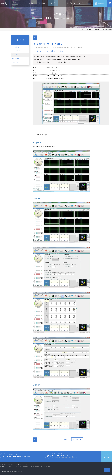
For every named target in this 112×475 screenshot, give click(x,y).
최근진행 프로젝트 (16, 47)
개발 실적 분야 (15, 59)
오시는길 (106, 457)
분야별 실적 (15, 63)
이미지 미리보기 (16, 51)
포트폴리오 (96, 29)
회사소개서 (100, 3)
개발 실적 (88, 29)
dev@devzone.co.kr (75, 456)
